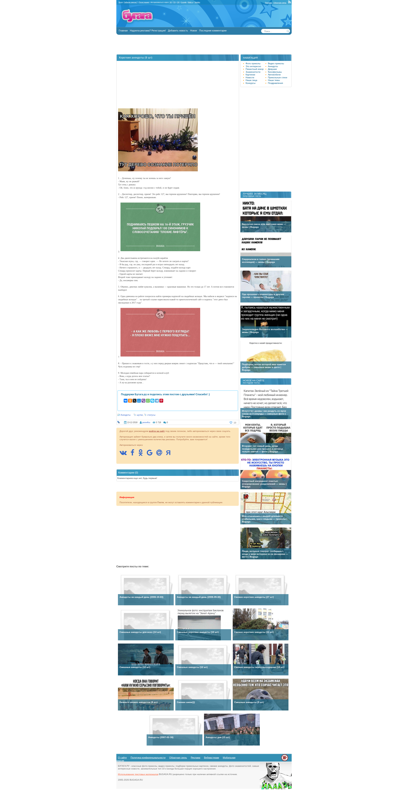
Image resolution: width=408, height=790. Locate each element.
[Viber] (143, 401)
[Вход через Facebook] (134, 454)
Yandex (197, 2)
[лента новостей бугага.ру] (290, 3)
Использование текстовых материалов (138, 774)
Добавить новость (178, 30)
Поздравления (275, 83)
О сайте (122, 757)
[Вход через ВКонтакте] (125, 454)
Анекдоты (125, 415)
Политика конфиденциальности (148, 757)
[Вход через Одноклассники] (142, 454)
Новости (250, 77)
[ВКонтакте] (125, 401)
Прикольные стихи (277, 77)
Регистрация (144, 2)
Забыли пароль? (130, 2)
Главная (123, 30)
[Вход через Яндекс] (170, 454)
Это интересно (253, 66)
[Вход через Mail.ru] (160, 454)
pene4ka (146, 422)
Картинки (250, 74)
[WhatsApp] (148, 401)
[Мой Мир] (139, 401)
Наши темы (274, 80)
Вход (121, 2)
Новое (193, 30)
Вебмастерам (211, 757)
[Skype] (152, 401)
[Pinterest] (161, 401)
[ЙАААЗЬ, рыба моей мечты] (276, 788)
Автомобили (274, 74)
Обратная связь (279, 3)
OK (178, 2)
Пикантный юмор (255, 69)
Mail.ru (190, 2)
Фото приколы (253, 63)
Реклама (268, 3)
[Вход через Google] (151, 454)
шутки (140, 415)
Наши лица (251, 80)
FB (174, 2)
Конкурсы (250, 83)
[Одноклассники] (130, 401)
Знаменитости (253, 72)
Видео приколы (276, 63)
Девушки (272, 69)
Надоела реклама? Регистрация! (148, 30)
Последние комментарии (212, 30)
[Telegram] (157, 401)
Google (183, 2)
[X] (134, 401)
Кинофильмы (275, 72)
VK (171, 2)
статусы (151, 415)
